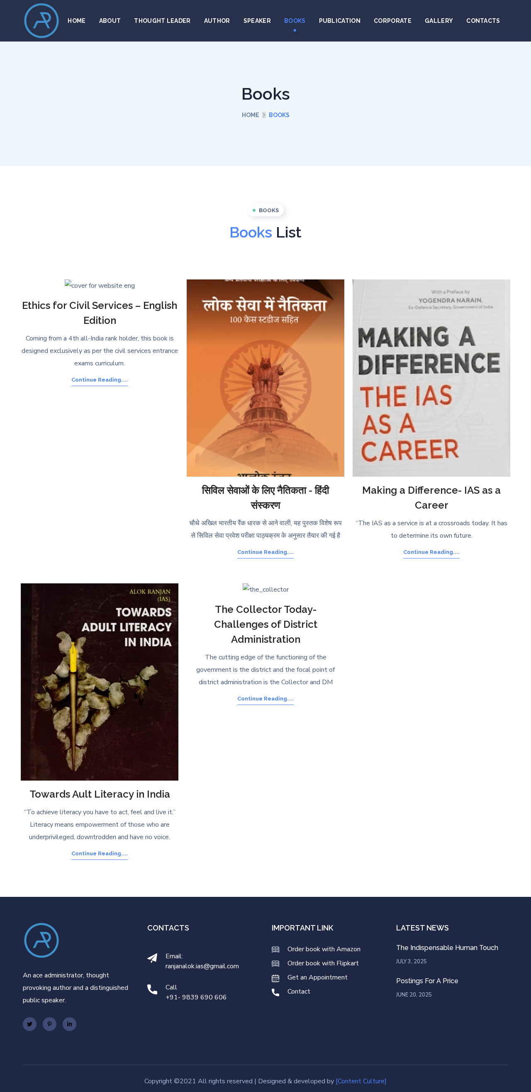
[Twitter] (30, 1024)
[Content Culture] (361, 1081)
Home (250, 115)
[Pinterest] (49, 1024)
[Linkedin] (69, 1024)
